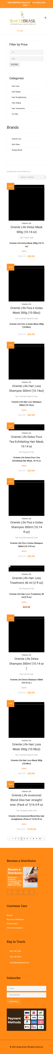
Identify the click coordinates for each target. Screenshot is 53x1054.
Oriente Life (16, 139)
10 (40, 838)
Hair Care (15, 86)
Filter (14, 64)
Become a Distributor (15, 919)
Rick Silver (16, 144)
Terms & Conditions (15, 928)
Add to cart (26, 202)
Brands (9, 915)
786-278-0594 (15, 957)
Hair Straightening (19, 97)
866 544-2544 (15, 951)
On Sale (15, 114)
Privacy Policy (12, 924)
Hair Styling (16, 103)
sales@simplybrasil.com (19, 963)
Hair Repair (16, 92)
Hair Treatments (18, 108)
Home (11, 31)
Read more (26, 283)
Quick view (26, 190)
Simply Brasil (17, 150)
